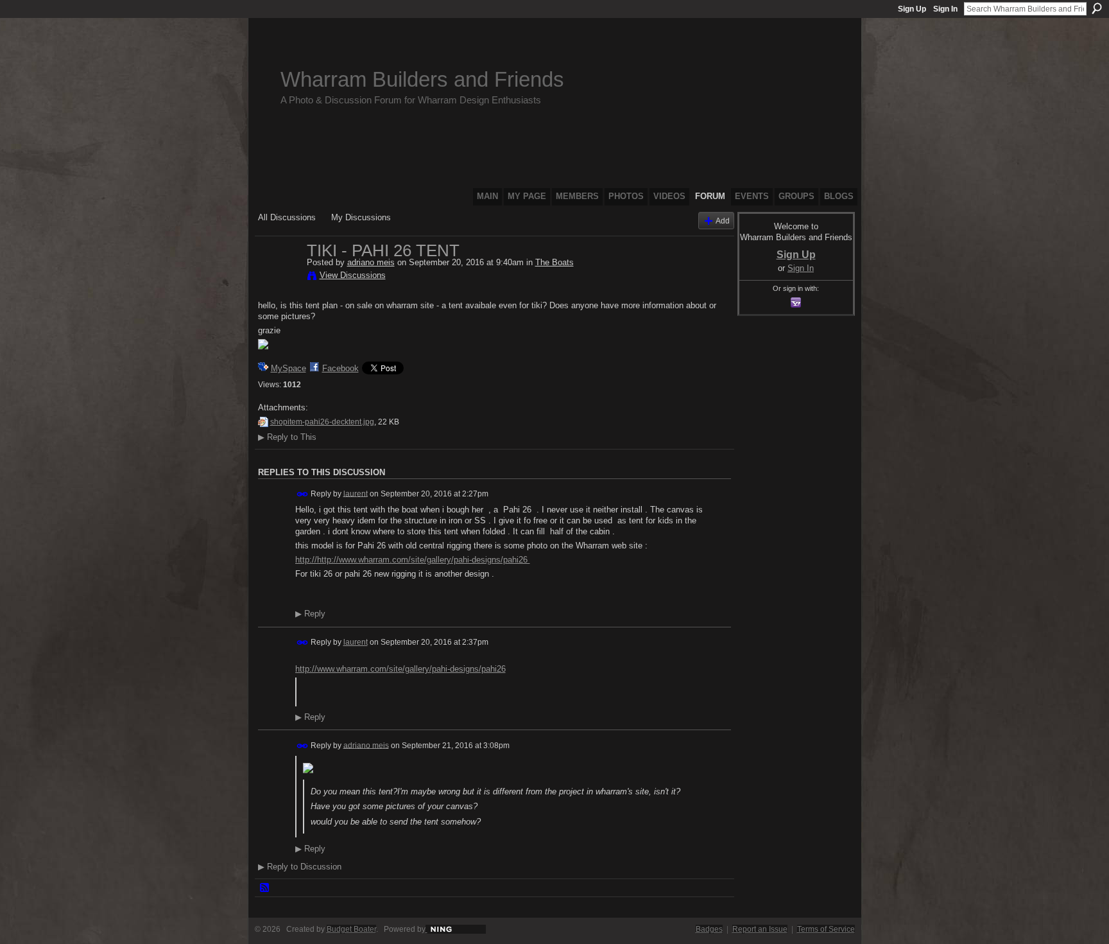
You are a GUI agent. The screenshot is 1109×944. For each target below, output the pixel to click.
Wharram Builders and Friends (422, 79)
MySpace (288, 368)
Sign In (945, 8)
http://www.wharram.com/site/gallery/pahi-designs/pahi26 (400, 669)
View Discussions (353, 275)
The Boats (554, 262)
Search (1097, 8)
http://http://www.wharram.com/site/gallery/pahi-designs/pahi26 (412, 559)
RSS (265, 888)
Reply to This (287, 437)
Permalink (303, 494)
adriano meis (371, 262)
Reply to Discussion (299, 866)
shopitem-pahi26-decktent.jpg (322, 421)
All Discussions (287, 217)
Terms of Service (826, 929)
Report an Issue (759, 929)
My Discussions (361, 217)
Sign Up (912, 8)
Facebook (340, 368)
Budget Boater (351, 929)
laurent (355, 493)
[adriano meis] (278, 277)
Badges (709, 929)
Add (723, 220)
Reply (310, 613)
